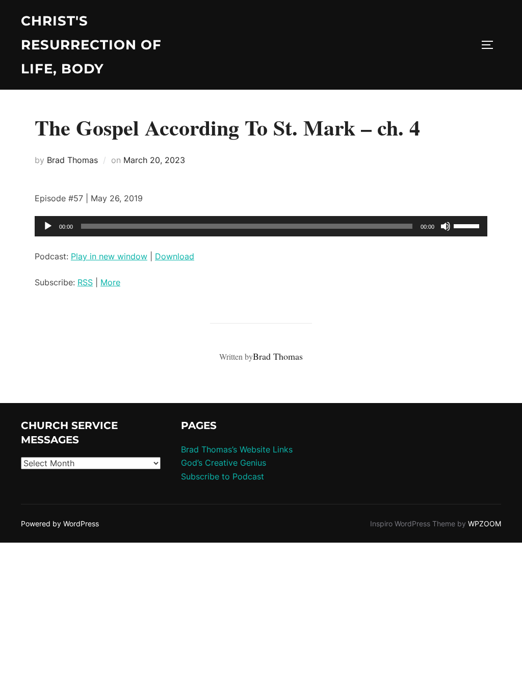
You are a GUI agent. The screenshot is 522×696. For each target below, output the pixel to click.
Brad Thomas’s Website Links (237, 449)
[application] (261, 226)
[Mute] (445, 226)
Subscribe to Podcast (222, 476)
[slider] (468, 225)
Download (174, 256)
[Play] (48, 226)
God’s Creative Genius (223, 463)
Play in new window (109, 256)
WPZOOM (484, 523)
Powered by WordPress (60, 523)
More (110, 282)
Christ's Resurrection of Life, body (91, 45)
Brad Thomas (72, 160)
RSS (85, 282)
